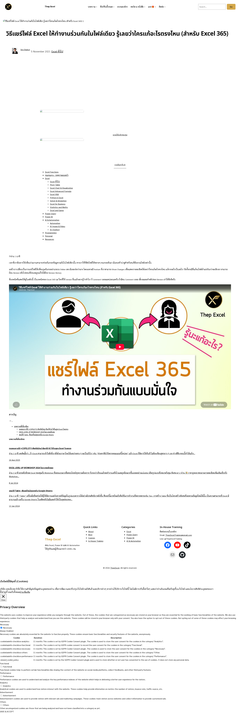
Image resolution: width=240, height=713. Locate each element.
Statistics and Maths (59, 207)
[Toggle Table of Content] (11, 421)
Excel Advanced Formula (60, 191)
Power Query (50, 213)
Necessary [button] (4, 624)
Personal (48, 236)
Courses (91, 537)
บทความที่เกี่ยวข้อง (21, 426)
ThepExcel (115, 567)
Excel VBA (54, 194)
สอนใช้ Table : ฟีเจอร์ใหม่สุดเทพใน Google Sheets (36, 435)
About (91, 531)
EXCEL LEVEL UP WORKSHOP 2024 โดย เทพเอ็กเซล (37, 432)
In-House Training (95, 541)
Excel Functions (51, 172)
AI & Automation (52, 220)
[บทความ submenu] (96, 6)
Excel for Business (57, 204)
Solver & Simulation (58, 200)
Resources (49, 239)
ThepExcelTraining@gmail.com (178, 535)
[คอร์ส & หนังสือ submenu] (144, 6)
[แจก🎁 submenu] (155, 6)
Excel (47, 178)
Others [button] (3, 701)
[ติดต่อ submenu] (165, 6)
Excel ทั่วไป (57, 51)
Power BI (49, 216)
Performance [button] (5, 673)
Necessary (7, 627)
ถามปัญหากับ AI (120, 165)
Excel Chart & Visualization (61, 188)
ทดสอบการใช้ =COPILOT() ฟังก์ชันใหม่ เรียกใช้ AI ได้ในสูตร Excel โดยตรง (43, 429)
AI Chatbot (55, 229)
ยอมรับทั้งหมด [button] (14, 592)
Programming (50, 232)
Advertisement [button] (6, 692)
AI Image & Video (57, 226)
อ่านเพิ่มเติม (25, 592)
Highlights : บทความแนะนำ (56, 175)
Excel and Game (57, 210)
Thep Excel (50, 6)
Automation (55, 223)
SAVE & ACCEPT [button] (7, 711)
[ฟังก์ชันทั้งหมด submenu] (113, 6)
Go (231, 6)
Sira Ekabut (25, 49)
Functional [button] (4, 663)
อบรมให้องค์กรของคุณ (120, 135)
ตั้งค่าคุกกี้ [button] (3, 592)
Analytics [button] (4, 682)
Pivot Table (55, 184)
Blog (90, 534)
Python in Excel (56, 197)
